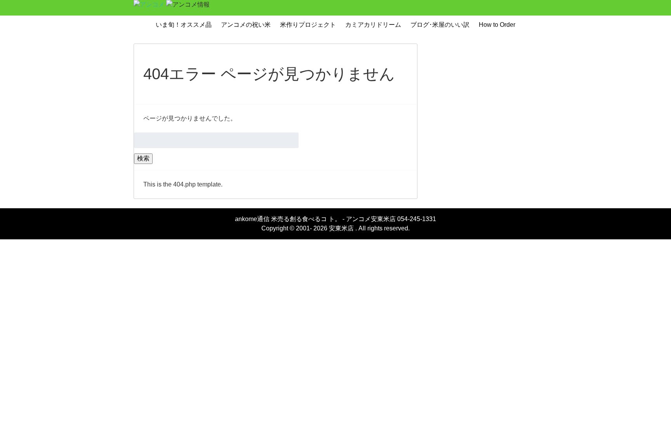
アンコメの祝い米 (246, 24)
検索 (143, 158)
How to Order (497, 24)
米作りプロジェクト (308, 24)
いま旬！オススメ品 (184, 24)
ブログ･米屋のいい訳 (439, 24)
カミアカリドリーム (373, 24)
